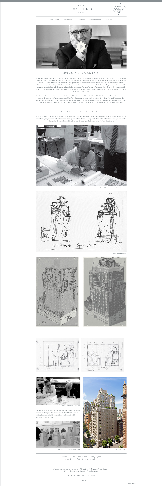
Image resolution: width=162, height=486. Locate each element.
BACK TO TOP (81, 480)
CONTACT (109, 20)
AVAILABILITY (54, 20)
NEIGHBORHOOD (95, 20)
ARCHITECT (81, 20)
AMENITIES (68, 20)
